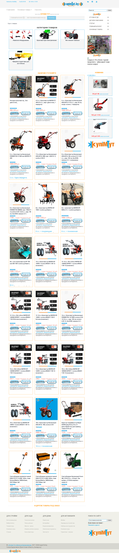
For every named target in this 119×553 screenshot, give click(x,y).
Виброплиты (10, 523)
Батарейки (46, 523)
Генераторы (10, 526)
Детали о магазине (96, 20)
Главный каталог (17, 17)
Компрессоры (11, 529)
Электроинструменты (49, 529)
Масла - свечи (29, 526)
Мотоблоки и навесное (35, 17)
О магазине (11, 10)
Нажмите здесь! (94, 525)
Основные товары (23, 10)
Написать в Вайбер (11, 1)
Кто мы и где (94, 17)
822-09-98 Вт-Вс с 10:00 (29, 1)
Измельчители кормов (32, 529)
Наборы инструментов (68, 526)
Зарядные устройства (67, 523)
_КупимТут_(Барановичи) (18, 118)
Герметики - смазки (67, 532)
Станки (9, 532)
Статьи (91, 23)
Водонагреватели (48, 526)
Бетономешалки (12, 520)
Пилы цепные (29, 523)
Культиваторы (29, 532)
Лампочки (46, 520)
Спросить (38, 10)
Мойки (63, 520)
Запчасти (46, 532)
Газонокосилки (29, 520)
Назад (52, 18)
